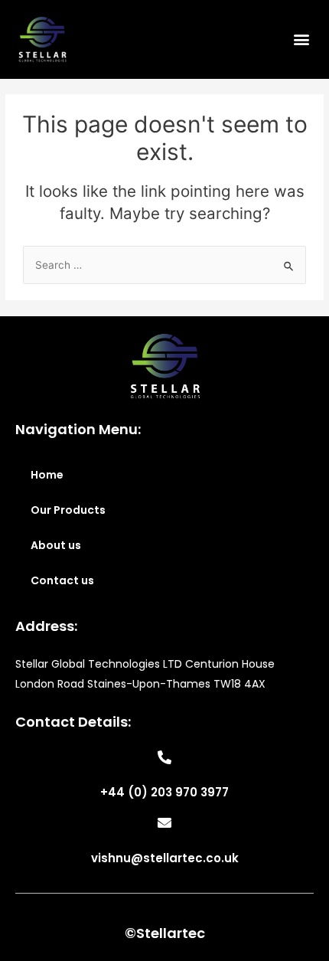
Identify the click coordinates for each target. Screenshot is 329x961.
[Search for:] (164, 265)
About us (56, 545)
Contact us (62, 580)
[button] (301, 39)
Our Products (68, 510)
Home (47, 474)
